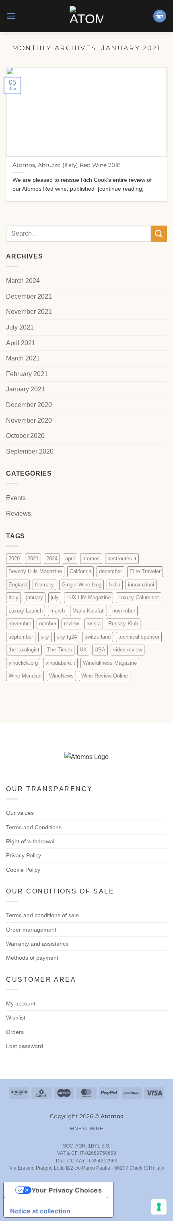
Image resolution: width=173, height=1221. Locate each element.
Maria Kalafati (88, 611)
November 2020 (29, 420)
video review (127, 650)
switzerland (97, 637)
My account (20, 1003)
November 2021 (29, 311)
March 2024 (23, 280)
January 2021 (25, 389)
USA (100, 650)
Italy (13, 597)
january (34, 597)
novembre (19, 624)
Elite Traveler (145, 571)
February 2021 (27, 373)
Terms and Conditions (34, 827)
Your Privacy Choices (66, 1190)
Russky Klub (123, 624)
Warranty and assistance (37, 943)
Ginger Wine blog (81, 585)
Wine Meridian (24, 676)
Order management (31, 929)
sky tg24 (67, 637)
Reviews (18, 513)
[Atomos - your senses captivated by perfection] (86, 16)
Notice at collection (40, 1211)
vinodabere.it (60, 663)
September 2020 (30, 451)
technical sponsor (138, 637)
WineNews (61, 676)
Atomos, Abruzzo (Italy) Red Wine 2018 (66, 165)
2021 (33, 559)
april (70, 559)
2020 (14, 559)
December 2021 (29, 296)
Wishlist (15, 1017)
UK (83, 650)
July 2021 (20, 327)
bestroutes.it (121, 559)
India (114, 585)
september (20, 637)
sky (45, 637)
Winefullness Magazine (110, 663)
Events (16, 498)
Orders (15, 1032)
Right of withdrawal (30, 841)
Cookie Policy (23, 870)
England (17, 585)
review (71, 624)
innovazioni (141, 585)
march (57, 611)
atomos (91, 559)
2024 (52, 559)
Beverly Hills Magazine (35, 571)
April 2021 (20, 343)
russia (93, 624)
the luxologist (23, 650)
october (47, 624)
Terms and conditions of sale (42, 915)
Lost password (24, 1046)
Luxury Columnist (138, 597)
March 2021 (23, 358)
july (55, 597)
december (110, 571)
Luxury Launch (25, 611)
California (80, 571)
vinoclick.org (23, 663)
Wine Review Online (104, 676)
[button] (11, 16)
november (123, 611)
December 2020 (29, 404)
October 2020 (25, 435)
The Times (59, 650)
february (44, 585)
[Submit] (159, 233)
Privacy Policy (23, 855)
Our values (20, 813)
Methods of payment (32, 957)
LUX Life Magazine (88, 597)
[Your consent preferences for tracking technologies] (159, 1207)
